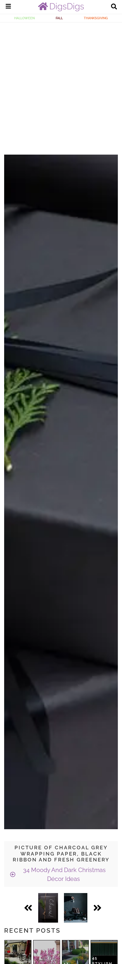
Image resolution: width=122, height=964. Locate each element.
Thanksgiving (96, 18)
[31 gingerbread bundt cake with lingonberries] (75, 908)
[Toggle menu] (8, 7)
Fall (59, 18)
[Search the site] (114, 7)
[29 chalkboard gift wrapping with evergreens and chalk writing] (48, 908)
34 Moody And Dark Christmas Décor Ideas (64, 874)
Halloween (24, 18)
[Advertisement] (61, 86)
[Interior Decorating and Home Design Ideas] (61, 9)
